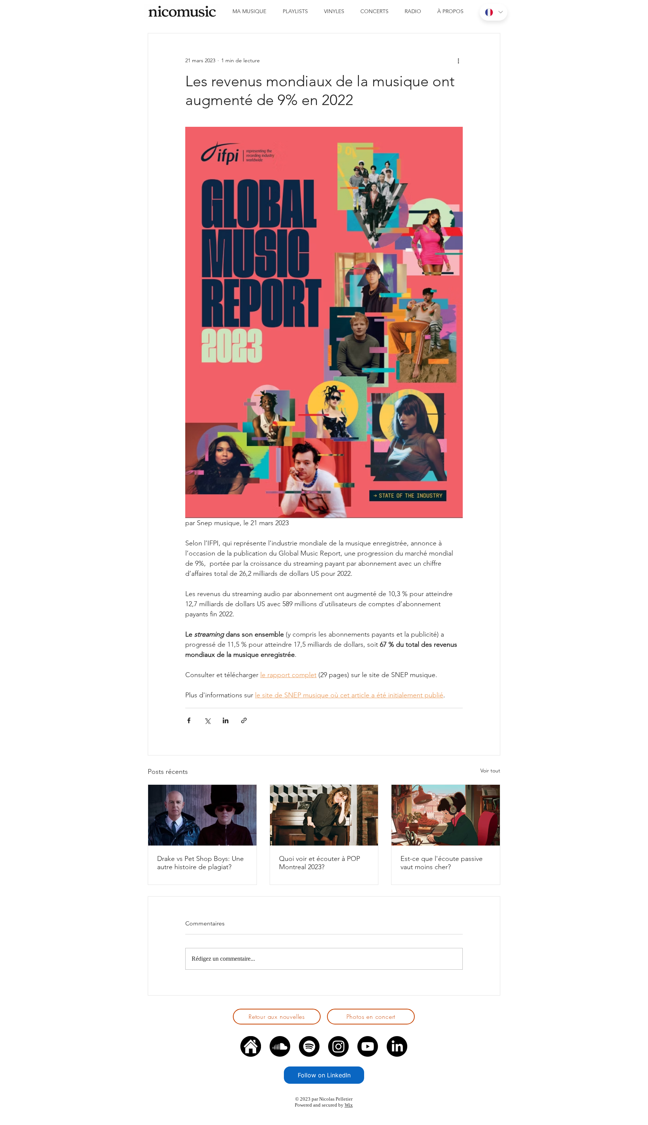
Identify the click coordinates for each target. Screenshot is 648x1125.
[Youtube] (367, 1046)
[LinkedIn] (397, 1046)
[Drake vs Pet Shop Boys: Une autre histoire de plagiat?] (202, 815)
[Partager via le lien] (244, 720)
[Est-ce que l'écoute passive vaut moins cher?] (446, 815)
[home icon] (250, 1046)
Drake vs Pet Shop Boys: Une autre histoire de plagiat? (200, 863)
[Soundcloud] (280, 1046)
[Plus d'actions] (458, 60)
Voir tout (490, 770)
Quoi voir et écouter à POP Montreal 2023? (319, 863)
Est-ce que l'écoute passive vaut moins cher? (441, 863)
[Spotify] (309, 1046)
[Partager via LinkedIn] (225, 720)
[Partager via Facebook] (188, 720)
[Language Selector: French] (493, 12)
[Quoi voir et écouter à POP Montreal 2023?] (324, 815)
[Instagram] (338, 1046)
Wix (349, 1105)
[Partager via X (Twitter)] (207, 720)
